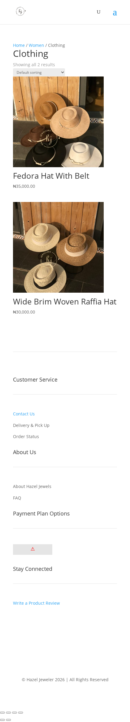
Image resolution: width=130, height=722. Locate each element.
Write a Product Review (36, 603)
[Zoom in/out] (2, 713)
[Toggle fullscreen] (8, 713)
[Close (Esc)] (20, 713)
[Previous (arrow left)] (2, 720)
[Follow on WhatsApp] (30, 620)
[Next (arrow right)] (8, 720)
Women (36, 45)
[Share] (14, 713)
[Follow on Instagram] (18, 620)
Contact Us (24, 414)
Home (19, 45)
